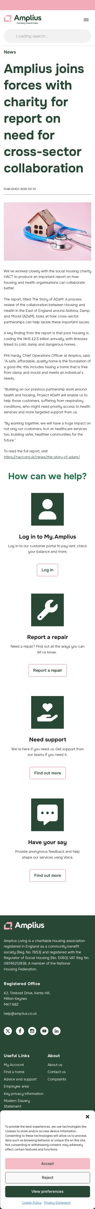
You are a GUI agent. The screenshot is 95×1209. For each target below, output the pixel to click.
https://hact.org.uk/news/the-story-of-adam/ (42, 457)
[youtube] (44, 1031)
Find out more (47, 773)
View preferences (47, 1191)
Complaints (57, 1079)
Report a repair (47, 670)
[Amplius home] (22, 20)
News (10, 52)
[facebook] (20, 1031)
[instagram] (32, 1031)
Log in (47, 570)
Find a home (14, 1072)
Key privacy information (23, 1093)
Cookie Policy (32, 1203)
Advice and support (20, 1079)
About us (55, 1064)
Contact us (57, 1072)
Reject (47, 1177)
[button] (87, 1116)
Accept (47, 1163)
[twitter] (8, 1031)
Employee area (16, 1086)
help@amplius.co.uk (20, 1013)
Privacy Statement (57, 1203)
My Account (14, 1064)
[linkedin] (56, 1031)
